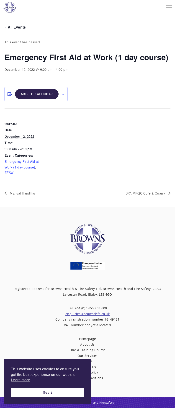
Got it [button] (47, 392)
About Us (87, 344)
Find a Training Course (87, 350)
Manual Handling (22, 193)
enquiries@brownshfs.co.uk (87, 314)
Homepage (87, 339)
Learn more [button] (20, 380)
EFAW (9, 172)
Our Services (87, 355)
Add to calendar (37, 94)
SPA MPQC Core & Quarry (146, 193)
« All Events (15, 27)
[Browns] (9, 6)
